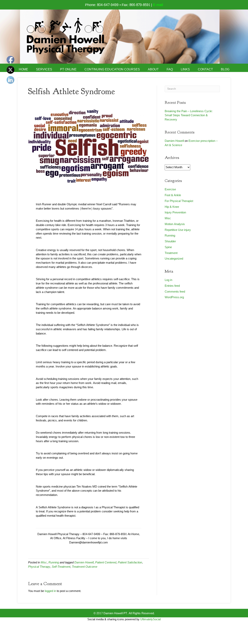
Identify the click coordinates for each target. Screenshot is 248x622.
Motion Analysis (175, 224)
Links (185, 69)
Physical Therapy (39, 566)
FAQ (170, 69)
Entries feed (172, 285)
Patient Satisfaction (130, 562)
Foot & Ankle (173, 195)
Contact (205, 69)
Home (23, 69)
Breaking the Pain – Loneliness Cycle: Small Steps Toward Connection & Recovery (189, 115)
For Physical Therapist (179, 201)
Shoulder (170, 241)
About (153, 69)
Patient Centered (105, 562)
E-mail (158, 5)
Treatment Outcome (84, 566)
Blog (225, 69)
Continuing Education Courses (112, 69)
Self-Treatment (61, 566)
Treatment (171, 253)
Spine (168, 247)
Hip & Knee (172, 207)
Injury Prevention (175, 212)
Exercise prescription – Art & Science (191, 143)
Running (53, 562)
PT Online (68, 69)
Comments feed (175, 291)
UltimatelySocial (150, 619)
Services (44, 69)
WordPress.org (174, 297)
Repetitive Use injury (178, 230)
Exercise (170, 189)
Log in (168, 280)
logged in (50, 591)
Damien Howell (84, 562)
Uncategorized (174, 258)
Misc (44, 562)
